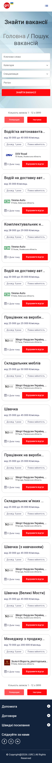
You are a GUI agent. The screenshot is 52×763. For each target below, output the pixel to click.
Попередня (14, 120)
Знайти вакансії (26, 92)
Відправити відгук (35, 164)
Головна (14, 36)
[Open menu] (46, 6)
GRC (31, 754)
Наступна (37, 120)
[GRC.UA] (8, 5)
